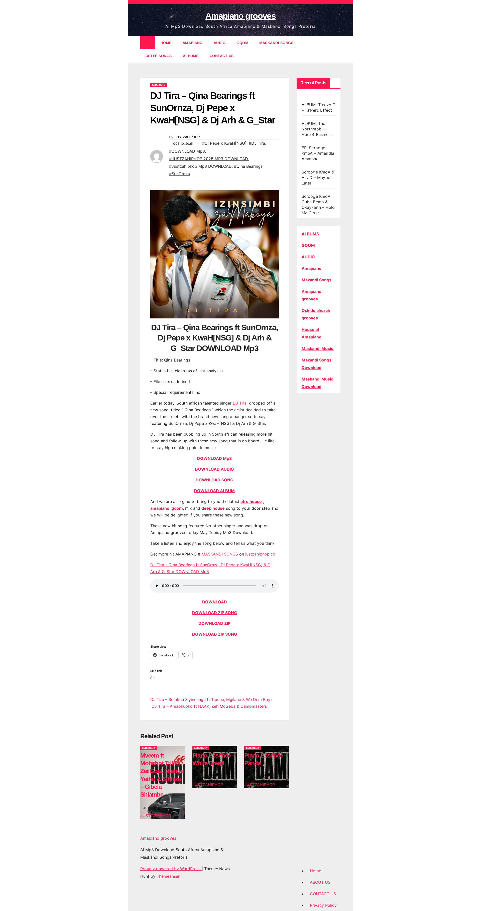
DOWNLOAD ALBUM (214, 490)
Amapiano (311, 268)
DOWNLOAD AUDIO (214, 469)
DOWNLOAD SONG (214, 479)
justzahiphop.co (260, 554)
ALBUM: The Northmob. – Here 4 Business (317, 129)
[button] (337, 49)
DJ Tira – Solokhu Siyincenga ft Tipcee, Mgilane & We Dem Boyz (211, 699)
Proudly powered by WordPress (171, 868)
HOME (166, 43)
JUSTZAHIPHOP (187, 137)
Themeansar (168, 876)
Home (315, 870)
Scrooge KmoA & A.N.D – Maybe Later (318, 177)
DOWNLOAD (214, 601)
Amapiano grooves (240, 16)
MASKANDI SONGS (276, 43)
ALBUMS (191, 56)
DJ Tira (240, 403)
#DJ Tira (257, 143)
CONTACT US (222, 56)
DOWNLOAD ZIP (214, 623)
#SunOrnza (179, 173)
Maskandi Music (318, 348)
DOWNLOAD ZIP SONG (214, 612)
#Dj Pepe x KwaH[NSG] (224, 143)
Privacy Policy (323, 905)
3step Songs (159, 56)
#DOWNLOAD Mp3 (187, 151)
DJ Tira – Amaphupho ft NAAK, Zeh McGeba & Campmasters (208, 706)
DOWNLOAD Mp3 (214, 458)
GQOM (242, 43)
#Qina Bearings (248, 166)
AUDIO (220, 43)
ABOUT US (320, 882)
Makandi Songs (316, 279)
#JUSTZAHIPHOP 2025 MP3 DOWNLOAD (208, 158)
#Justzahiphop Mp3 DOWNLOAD (200, 166)
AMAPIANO (193, 43)
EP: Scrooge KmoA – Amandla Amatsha (318, 153)
